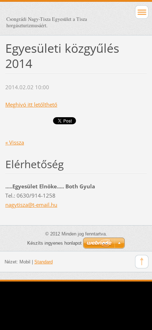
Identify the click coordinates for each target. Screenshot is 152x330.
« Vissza (14, 142)
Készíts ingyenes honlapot (54, 243)
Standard (43, 261)
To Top (141, 261)
